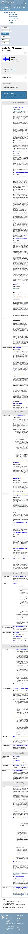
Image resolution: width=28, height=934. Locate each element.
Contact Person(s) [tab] (6, 77)
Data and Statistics (10, 923)
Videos (7, 921)
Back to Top (26, 912)
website (22, 500)
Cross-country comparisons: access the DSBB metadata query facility (14, 96)
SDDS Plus (5, 33)
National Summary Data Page (11, 87)
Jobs (18, 927)
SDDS (5, 36)
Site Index (8, 920)
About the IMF (20, 915)
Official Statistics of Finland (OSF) (20, 128)
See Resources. (16, 288)
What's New (8, 917)
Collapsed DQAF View (9, 93)
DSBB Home (5, 27)
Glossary (19, 929)
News (18, 920)
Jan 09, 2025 (13, 68)
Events (18, 922)
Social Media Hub (10, 926)
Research (19, 917)
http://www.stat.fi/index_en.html (20, 881)
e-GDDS (5, 39)
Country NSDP (6, 30)
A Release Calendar (17, 511)
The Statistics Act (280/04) (18, 111)
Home (7, 915)
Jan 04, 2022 (12, 69)
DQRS (5, 42)
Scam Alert (19, 931)
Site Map (8, 918)
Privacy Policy (20, 923)
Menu (25, 3)
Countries (19, 918)
